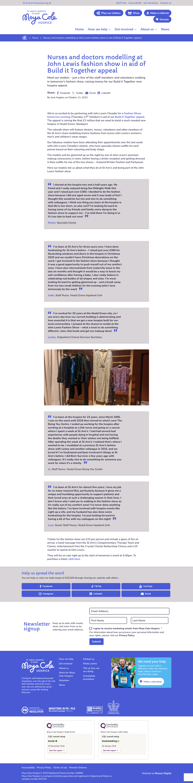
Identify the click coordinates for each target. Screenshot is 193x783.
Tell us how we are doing (91, 670)
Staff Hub (121, 2)
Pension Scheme (78, 767)
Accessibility (135, 2)
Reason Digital (163, 773)
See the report (55, 750)
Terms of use (60, 767)
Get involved (124, 29)
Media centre (90, 663)
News (165, 29)
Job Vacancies (151, 2)
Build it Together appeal (129, 117)
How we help (97, 29)
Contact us (165, 2)
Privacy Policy (126, 635)
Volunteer (64, 680)
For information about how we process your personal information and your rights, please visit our (126, 634)
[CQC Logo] (55, 728)
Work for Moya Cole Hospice (67, 674)
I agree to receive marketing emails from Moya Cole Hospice (127, 628)
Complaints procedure (89, 677)
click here (74, 559)
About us (147, 29)
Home (79, 29)
